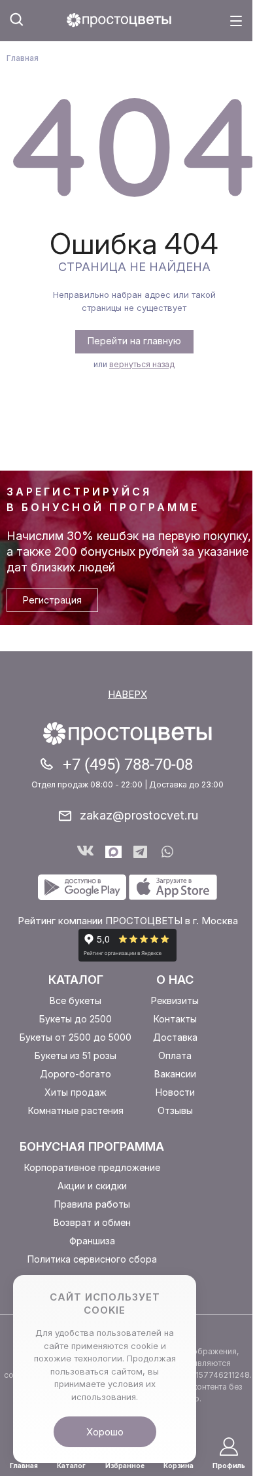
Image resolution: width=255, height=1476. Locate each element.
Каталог (75, 979)
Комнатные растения (76, 1110)
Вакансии (175, 1073)
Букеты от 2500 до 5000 (75, 1037)
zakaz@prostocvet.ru (139, 815)
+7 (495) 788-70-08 (128, 764)
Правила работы (92, 1204)
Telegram (141, 852)
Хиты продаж (75, 1092)
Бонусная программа (92, 1146)
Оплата (175, 1055)
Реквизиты (175, 1000)
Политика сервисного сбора (92, 1259)
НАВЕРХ (127, 694)
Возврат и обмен (92, 1222)
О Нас (175, 979)
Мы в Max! (113, 852)
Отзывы (175, 1110)
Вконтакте (85, 852)
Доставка (175, 1037)
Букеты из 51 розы (75, 1055)
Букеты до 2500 (75, 1018)
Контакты (175, 1018)
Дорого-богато (75, 1073)
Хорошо (105, 1432)
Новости (175, 1092)
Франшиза (92, 1240)
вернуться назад (142, 364)
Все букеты (75, 1000)
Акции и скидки (92, 1185)
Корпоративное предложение (92, 1167)
